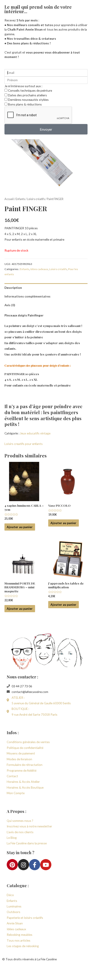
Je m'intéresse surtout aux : (23, 86)
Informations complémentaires (27, 296)
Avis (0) (9, 305)
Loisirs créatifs (36, 199)
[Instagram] (23, 864)
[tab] (46, 287)
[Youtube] (45, 864)
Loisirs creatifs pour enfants (23, 444)
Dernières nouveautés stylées (28, 99)
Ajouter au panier (20, 527)
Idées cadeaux (39, 269)
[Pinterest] (12, 864)
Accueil (9, 199)
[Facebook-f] (34, 864)
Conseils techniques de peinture (30, 90)
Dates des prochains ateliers (27, 95)
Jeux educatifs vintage (35, 433)
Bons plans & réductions (25, 104)
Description (13, 287)
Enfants (20, 199)
